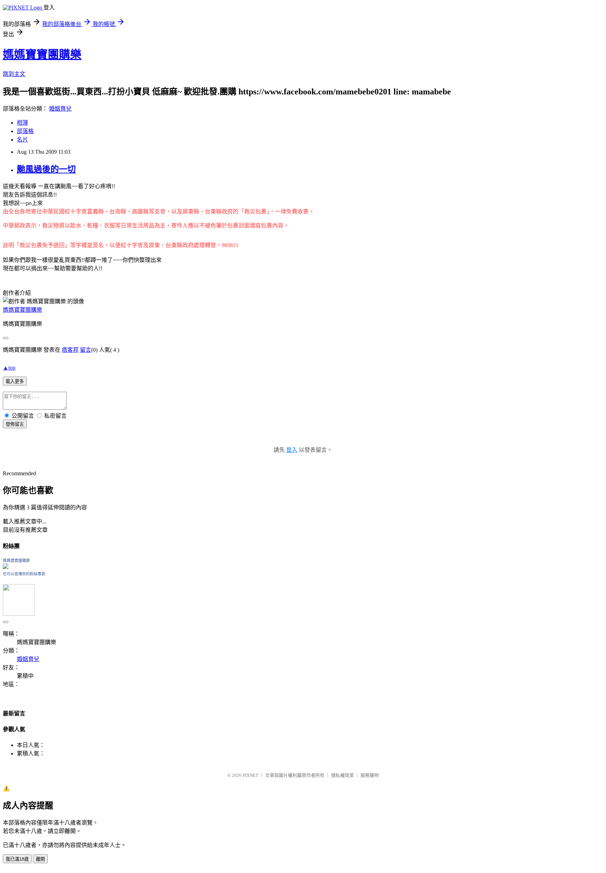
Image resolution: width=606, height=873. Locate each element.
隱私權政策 (342, 775)
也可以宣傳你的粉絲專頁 (24, 574)
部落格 (25, 131)
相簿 (22, 123)
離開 (40, 859)
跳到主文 (14, 74)
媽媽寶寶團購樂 (42, 54)
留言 (85, 350)
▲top (9, 368)
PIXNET (250, 775)
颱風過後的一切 (46, 169)
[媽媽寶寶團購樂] (5, 567)
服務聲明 (370, 775)
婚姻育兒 (60, 109)
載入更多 (15, 381)
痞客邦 (70, 350)
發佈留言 (15, 424)
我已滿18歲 (17, 859)
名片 (22, 140)
